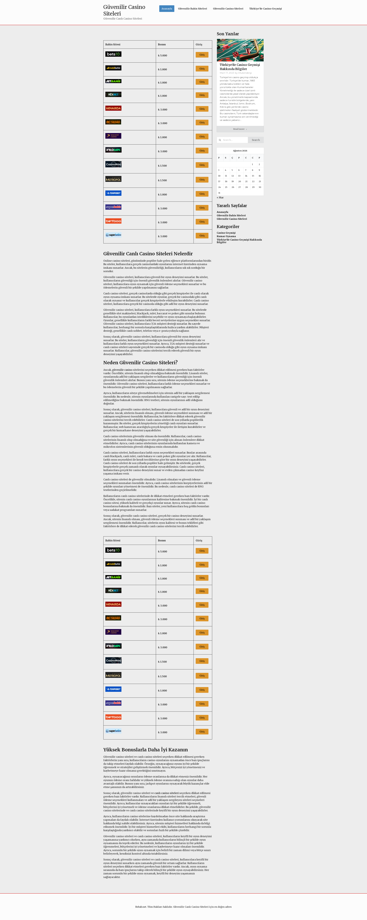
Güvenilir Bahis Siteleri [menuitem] (192, 8)
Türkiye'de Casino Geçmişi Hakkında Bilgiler (239, 241)
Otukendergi (245, 73)
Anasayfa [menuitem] (167, 8)
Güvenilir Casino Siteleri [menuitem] (228, 8)
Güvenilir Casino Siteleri (232, 219)
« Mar (220, 197)
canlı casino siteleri (166, 793)
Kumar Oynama (226, 236)
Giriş (202, 54)
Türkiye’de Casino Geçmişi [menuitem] (265, 8)
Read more (239, 129)
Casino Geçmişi (226, 232)
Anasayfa (222, 212)
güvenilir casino (122, 369)
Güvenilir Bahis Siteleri (231, 215)
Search (256, 140)
